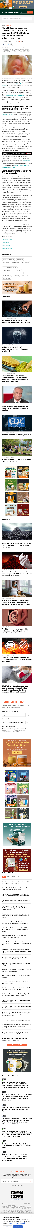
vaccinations (26, 160)
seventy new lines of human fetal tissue (14, 95)
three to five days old (7, 114)
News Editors (12, 404)
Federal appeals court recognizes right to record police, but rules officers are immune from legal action (16, 915)
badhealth (21, 48)
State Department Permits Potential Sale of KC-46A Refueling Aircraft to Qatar (16, 882)
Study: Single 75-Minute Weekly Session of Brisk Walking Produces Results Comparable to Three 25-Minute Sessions (16, 1013)
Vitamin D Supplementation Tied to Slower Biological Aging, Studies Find (14, 1039)
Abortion (9, 25)
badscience (5, 49)
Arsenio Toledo (12, 318)
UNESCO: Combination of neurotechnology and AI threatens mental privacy (15, 349)
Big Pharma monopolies (14, 49)
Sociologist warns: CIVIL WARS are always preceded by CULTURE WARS (16, 321)
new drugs (15, 51)
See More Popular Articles (17, 1045)
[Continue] (30, 1181)
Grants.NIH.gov (6, 242)
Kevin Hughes (12, 373)
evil (19, 50)
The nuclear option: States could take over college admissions (16, 460)
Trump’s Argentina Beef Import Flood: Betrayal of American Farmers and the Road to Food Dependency (16, 1026)
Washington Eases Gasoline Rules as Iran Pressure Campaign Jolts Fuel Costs (14, 936)
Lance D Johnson (13, 41)
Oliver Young (12, 344)
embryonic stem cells (11, 50)
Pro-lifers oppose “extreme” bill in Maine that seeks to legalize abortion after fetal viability (16, 631)
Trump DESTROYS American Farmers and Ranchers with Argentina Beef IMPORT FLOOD (16, 1109)
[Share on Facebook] (6, 45)
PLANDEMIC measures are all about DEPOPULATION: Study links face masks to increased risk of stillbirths (16, 602)
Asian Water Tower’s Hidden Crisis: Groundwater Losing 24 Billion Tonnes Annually (16, 988)
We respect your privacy (17, 1185)
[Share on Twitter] (9, 45)
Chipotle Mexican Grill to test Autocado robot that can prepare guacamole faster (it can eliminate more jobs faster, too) (15, 378)
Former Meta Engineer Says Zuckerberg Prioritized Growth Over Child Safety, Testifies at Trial (16, 943)
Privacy (9, 1205)
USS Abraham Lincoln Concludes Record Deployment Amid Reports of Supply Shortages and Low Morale (16, 907)
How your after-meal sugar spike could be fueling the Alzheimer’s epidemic (16, 970)
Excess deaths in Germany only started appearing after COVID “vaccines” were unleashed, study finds (17, 574)
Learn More (8, 1226)
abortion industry (9, 48)
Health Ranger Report (9, 1075)
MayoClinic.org (6, 245)
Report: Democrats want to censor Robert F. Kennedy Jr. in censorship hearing (15, 408)
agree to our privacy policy (17, 1223)
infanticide (9, 51)
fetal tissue (23, 50)
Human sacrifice (17, 273)
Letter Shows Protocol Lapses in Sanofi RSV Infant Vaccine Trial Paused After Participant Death (15, 929)
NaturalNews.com (7, 248)
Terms (13, 1205)
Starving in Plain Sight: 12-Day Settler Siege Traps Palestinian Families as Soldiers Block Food (16, 894)
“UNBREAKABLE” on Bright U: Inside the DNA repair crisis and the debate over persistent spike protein (16, 951)
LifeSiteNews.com (7, 239)
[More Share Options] (11, 45)
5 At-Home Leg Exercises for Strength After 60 (16, 1020)
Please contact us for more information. (12, 731)
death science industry (9, 267)
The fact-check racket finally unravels (16, 435)
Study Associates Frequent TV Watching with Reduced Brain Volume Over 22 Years (15, 994)
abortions (16, 48)
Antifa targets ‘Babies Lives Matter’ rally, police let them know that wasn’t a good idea (17, 659)
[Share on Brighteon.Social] (3, 45)
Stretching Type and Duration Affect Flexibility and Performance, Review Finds (15, 1033)
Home (3, 25)
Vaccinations (26, 51)
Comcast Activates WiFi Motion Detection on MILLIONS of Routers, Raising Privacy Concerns (16, 922)
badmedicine (28, 48)
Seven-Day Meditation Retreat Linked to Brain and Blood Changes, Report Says (15, 888)
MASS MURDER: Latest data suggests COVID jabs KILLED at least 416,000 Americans (16, 545)
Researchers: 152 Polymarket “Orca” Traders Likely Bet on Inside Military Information (15, 958)
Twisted (20, 51)
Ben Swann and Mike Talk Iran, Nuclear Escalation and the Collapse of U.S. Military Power (16, 1145)
